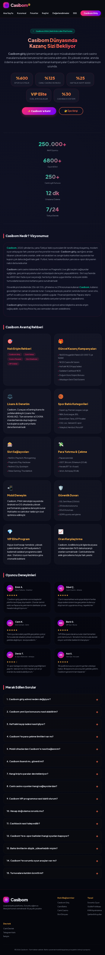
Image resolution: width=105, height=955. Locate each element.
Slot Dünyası (62, 914)
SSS (75, 13)
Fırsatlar (34, 13)
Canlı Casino (62, 910)
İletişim (6, 936)
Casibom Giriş (91, 13)
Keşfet (45, 13)
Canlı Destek (8, 928)
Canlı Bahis (62, 906)
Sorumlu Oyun (94, 902)
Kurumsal (21, 13)
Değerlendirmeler (60, 13)
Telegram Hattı (9, 932)
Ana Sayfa (8, 13)
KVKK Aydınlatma (95, 910)
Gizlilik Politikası (94, 906)
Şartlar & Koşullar (95, 914)
